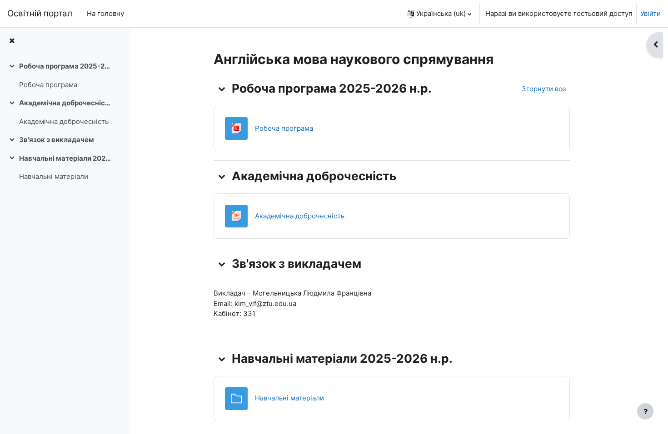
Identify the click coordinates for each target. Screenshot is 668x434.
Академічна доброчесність (65, 103)
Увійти (650, 13)
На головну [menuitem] (105, 13)
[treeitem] (64, 75)
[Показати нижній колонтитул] (645, 411)
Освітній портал (39, 13)
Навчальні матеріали (53, 176)
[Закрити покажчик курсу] (11, 41)
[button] (439, 13)
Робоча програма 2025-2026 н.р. (65, 66)
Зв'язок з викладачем (56, 139)
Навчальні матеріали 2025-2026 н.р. (65, 158)
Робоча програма (48, 84)
